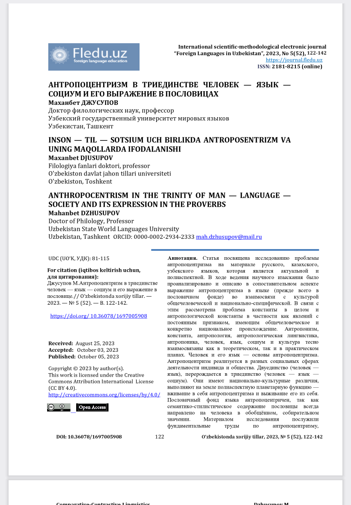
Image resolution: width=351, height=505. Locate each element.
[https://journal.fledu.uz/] (294, 59)
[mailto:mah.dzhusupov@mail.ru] (228, 236)
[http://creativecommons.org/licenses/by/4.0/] (104, 394)
